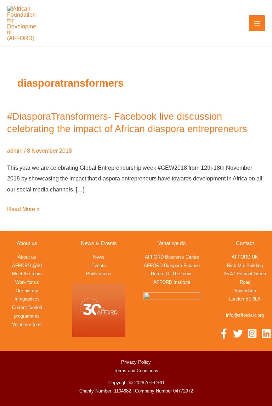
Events (98, 265)
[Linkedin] (266, 334)
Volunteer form (27, 324)
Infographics (27, 299)
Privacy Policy (136, 362)
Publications (98, 273)
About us (27, 257)
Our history (27, 290)
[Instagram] (252, 334)
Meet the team (27, 273)
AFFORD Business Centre (172, 257)
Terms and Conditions (136, 370)
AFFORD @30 (27, 265)
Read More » (23, 209)
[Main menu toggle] (257, 23)
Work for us (27, 282)
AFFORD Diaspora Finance (172, 265)
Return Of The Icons (172, 273)
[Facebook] (224, 334)
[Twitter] (238, 334)
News (98, 257)
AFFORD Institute (171, 282)
